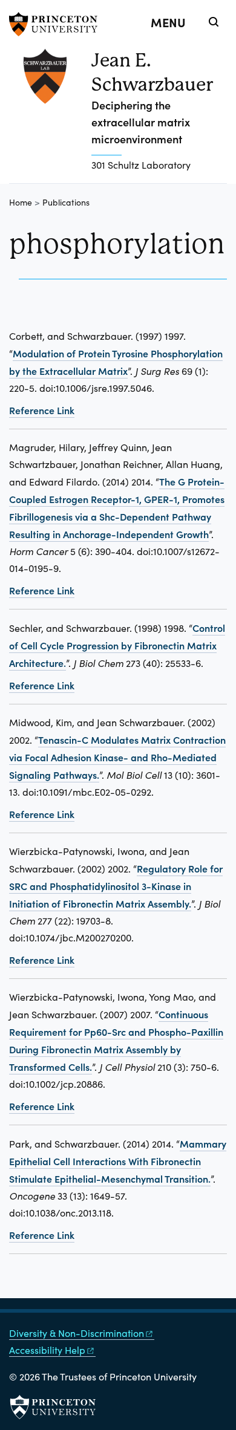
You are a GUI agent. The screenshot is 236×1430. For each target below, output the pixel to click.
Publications (66, 202)
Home (20, 202)
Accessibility (47, 1350)
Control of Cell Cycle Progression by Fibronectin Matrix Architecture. (117, 645)
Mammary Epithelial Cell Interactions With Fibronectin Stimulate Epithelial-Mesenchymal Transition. (117, 1161)
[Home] (50, 115)
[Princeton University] (57, 24)
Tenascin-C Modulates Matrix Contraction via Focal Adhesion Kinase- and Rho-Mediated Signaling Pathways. (117, 757)
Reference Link (41, 410)
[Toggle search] (213, 21)
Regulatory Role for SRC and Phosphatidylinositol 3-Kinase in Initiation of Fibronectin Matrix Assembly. (116, 886)
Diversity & (76, 1333)
